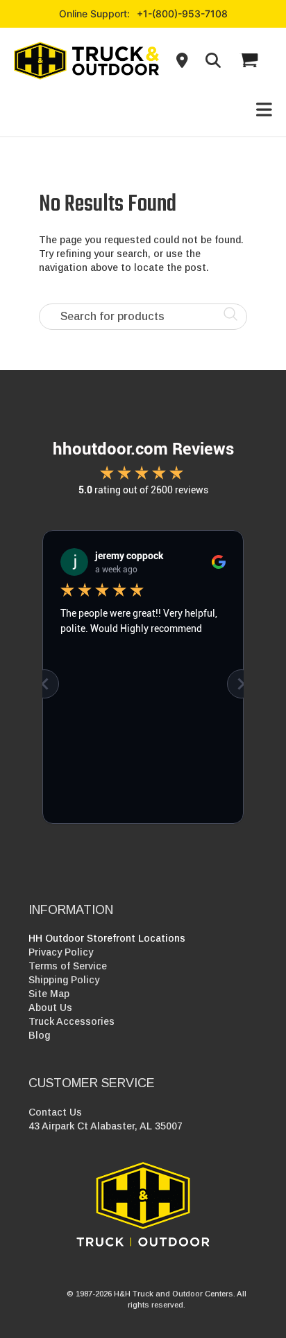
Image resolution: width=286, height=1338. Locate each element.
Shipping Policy (63, 979)
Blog (39, 1035)
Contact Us (55, 1112)
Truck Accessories (71, 1021)
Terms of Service (67, 965)
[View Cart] (248, 60)
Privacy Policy (60, 952)
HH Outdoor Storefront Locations (106, 938)
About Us (50, 1007)
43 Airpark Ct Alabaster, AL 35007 (105, 1126)
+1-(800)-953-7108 (182, 13)
